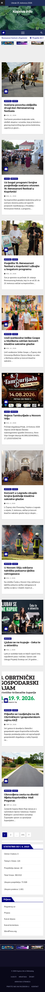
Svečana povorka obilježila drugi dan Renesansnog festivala (20, 108)
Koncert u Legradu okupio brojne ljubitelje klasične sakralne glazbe (20, 496)
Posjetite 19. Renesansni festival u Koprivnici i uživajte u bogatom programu (21, 266)
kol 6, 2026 (10, 503)
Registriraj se (9, 907)
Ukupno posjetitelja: (12, 882)
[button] (41, 33)
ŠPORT (31, 977)
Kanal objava (9, 919)
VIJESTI (15, 101)
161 (22, 835)
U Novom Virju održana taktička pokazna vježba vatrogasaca (19, 570)
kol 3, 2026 (10, 578)
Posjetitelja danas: (12, 868)
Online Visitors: (10, 854)
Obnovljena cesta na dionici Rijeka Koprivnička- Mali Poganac (21, 797)
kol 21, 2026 (11, 196)
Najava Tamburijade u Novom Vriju (22, 417)
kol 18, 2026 (11, 274)
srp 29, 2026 (11, 724)
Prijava (7, 913)
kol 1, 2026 (10, 650)
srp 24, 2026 (11, 805)
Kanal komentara (11, 925)
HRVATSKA (8, 101)
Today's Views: (10, 861)
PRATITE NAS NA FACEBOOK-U (18, 986)
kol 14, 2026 (11, 348)
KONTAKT (35, 986)
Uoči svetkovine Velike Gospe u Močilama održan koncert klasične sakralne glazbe (22, 341)
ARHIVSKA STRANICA (22, 982)
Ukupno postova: (11, 889)
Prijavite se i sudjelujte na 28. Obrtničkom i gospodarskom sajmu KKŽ (22, 717)
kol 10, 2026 (11, 423)
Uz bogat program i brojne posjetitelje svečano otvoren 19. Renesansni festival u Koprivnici (21, 187)
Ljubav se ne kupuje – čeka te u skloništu (22, 644)
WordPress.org (10, 931)
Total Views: (9, 875)
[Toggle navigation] (23, 33)
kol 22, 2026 (11, 115)
